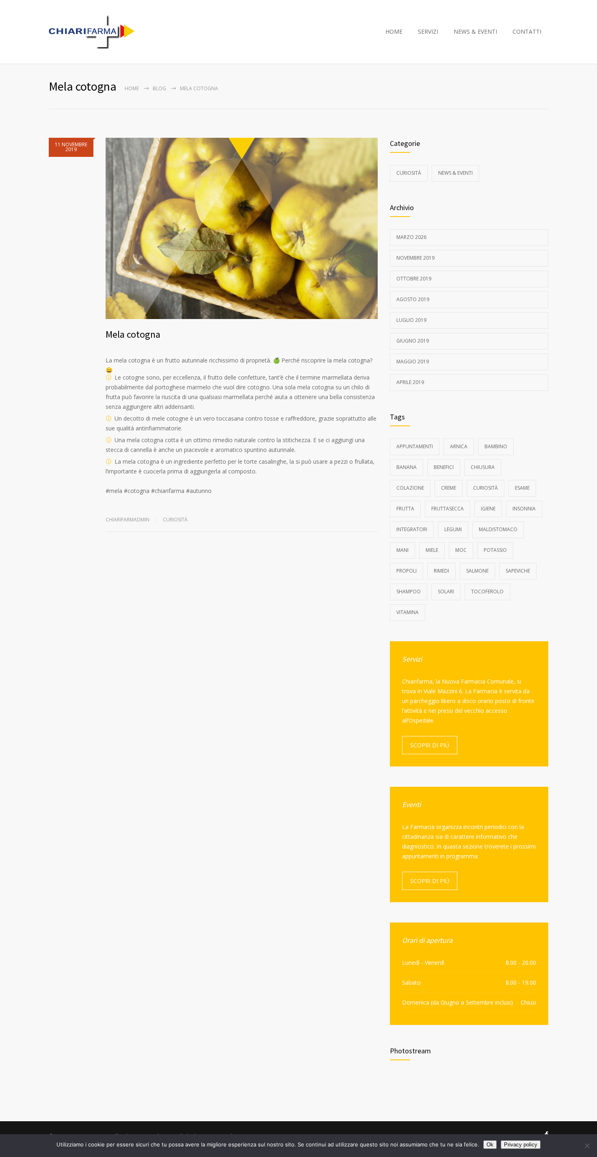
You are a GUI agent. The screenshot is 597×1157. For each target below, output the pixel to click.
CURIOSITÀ (175, 519)
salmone (477, 570)
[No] (587, 1146)
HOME (393, 31)
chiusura (483, 467)
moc (461, 550)
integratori (411, 529)
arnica (458, 446)
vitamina (407, 612)
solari (446, 591)
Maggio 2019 (412, 361)
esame (522, 487)
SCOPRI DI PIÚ (429, 745)
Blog (159, 88)
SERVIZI (428, 31)
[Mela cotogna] (242, 228)
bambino (496, 446)
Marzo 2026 (411, 237)
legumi (453, 529)
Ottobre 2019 (413, 278)
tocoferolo (487, 591)
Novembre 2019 (415, 257)
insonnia (524, 508)
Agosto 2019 (412, 299)
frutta (405, 508)
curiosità (485, 487)
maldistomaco (498, 529)
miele (432, 550)
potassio (495, 550)
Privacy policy (520, 1145)
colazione (410, 487)
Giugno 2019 (412, 340)
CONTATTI (527, 31)
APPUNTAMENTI (414, 446)
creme (448, 487)
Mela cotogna (133, 334)
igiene (488, 508)
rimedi (441, 570)
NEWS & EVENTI (475, 31)
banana (406, 467)
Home (132, 88)
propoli (406, 570)
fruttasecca (447, 508)
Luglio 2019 (411, 320)
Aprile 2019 (410, 382)
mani (402, 550)
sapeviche (518, 570)
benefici (444, 467)
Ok (490, 1145)
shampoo (408, 591)
